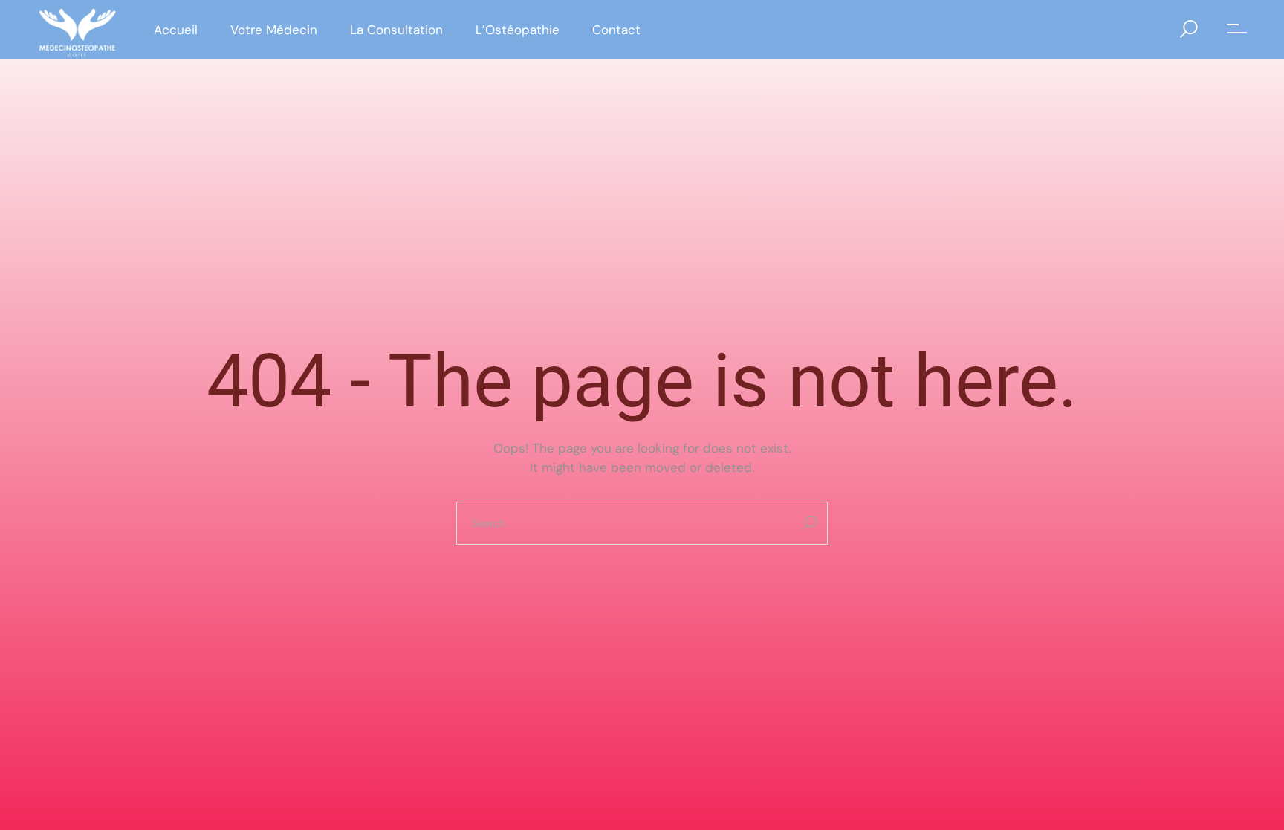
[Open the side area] (1237, 29)
